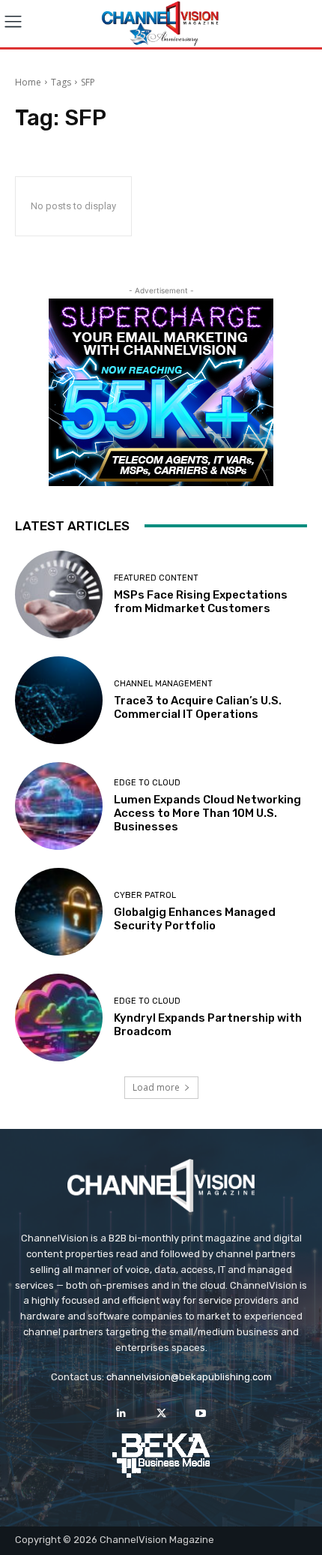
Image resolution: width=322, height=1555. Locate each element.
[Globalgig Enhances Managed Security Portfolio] (59, 912)
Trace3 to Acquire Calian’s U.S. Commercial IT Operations (198, 707)
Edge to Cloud (147, 783)
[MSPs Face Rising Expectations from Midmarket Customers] (59, 594)
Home (28, 82)
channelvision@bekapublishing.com (189, 1376)
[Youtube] (201, 1413)
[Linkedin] (121, 1413)
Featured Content (156, 578)
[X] (160, 1413)
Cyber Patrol (145, 895)
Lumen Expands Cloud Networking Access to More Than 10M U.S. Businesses (207, 813)
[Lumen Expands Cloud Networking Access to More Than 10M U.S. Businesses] (59, 806)
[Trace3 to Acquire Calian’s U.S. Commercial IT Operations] (59, 700)
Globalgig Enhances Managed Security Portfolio (195, 918)
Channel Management (163, 684)
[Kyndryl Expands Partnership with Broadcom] (59, 1017)
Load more (156, 1087)
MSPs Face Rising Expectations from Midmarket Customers (201, 601)
